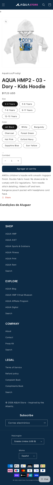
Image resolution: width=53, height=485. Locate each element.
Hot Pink (9, 139)
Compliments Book (14, 386)
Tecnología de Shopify (33, 480)
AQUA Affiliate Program (16, 301)
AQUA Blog (10, 289)
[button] (3, 5)
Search (8, 271)
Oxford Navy (27, 139)
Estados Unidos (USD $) (25, 441)
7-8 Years (10, 110)
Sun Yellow (31, 145)
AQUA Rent (10, 265)
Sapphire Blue (12, 145)
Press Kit (9, 343)
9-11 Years (27, 110)
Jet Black (9, 127)
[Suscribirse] (44, 423)
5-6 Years (27, 104)
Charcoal (9, 133)
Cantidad (6, 155)
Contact (9, 337)
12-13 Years (11, 116)
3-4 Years (10, 104)
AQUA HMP (11, 234)
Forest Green (27, 133)
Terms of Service (13, 367)
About (8, 331)
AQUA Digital (11, 307)
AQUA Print (10, 258)
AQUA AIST (11, 240)
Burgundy (39, 127)
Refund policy (12, 373)
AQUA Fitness (12, 252)
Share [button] (8, 197)
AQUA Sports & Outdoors (17, 246)
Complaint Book (13, 380)
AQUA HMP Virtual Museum (18, 295)
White (24, 127)
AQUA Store (22, 480)
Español (25, 456)
